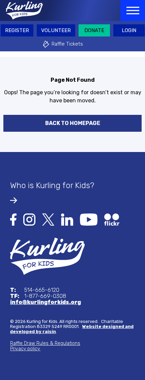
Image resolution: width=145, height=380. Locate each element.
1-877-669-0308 (38, 296)
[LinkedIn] (67, 219)
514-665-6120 (34, 290)
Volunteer (56, 30)
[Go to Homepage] (21, 10)
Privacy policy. (25, 349)
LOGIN (129, 30)
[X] (48, 219)
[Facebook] (13, 219)
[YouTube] (88, 219)
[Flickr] (111, 219)
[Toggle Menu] (132, 10)
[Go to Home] (47, 256)
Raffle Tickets (67, 44)
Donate (94, 30)
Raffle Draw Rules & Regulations (45, 343)
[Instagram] (29, 219)
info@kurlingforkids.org (45, 302)
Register (17, 30)
